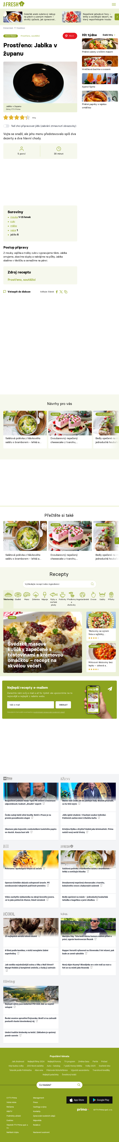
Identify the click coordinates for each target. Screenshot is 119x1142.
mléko (13, 225)
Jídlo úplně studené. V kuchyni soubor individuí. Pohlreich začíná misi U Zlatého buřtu (84, 816)
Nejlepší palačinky (51, 1074)
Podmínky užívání (14, 1116)
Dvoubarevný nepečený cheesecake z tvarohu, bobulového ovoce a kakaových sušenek (68, 440)
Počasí (104, 1061)
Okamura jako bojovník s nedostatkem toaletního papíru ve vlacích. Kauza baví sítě (30, 830)
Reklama (10, 1107)
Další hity (108, 34)
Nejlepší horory (54, 1061)
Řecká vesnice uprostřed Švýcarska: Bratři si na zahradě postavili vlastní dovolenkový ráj (30, 1019)
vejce (13, 230)
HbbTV (9, 1111)
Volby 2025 (90, 1066)
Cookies (10, 1120)
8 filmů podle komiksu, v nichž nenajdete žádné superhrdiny (26, 952)
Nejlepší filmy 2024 (36, 1061)
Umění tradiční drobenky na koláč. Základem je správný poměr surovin (30, 1034)
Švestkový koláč (69, 1074)
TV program (69, 1061)
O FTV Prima (12, 1098)
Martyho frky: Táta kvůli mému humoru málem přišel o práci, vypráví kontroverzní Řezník (87, 937)
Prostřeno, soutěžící (30, 36)
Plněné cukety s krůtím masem (97, 51)
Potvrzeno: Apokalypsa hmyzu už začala (23, 868)
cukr (12, 221)
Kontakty (36, 1111)
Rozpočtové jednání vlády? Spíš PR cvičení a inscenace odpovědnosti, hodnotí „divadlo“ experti (30, 802)
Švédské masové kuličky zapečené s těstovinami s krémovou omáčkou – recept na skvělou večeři (35, 655)
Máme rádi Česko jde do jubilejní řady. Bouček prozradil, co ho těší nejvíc (88, 802)
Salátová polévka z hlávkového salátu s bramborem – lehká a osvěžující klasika (23, 440)
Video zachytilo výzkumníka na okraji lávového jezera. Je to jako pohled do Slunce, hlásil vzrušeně (30, 898)
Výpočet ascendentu (80, 1070)
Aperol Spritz (88, 86)
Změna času (83, 1061)
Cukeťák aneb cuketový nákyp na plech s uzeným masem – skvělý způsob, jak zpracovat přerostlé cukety (39, 18)
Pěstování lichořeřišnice (57, 1070)
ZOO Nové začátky (35, 1066)
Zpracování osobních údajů (44, 1116)
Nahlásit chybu (13, 1132)
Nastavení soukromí (41, 1132)
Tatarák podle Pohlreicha (20, 1070)
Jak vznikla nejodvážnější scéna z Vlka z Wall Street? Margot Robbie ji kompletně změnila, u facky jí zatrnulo (30, 966)
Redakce (36, 1125)
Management (38, 1098)
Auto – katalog (53, 1066)
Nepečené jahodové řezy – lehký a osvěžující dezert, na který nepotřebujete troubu (97, 17)
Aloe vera (39, 1070)
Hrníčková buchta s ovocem (96, 69)
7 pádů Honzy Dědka (73, 1066)
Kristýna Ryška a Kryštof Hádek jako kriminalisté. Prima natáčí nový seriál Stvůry (87, 830)
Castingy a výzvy (39, 1107)
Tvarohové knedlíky (101, 1070)
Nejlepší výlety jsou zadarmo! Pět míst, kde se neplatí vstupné (29, 1005)
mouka (14, 217)
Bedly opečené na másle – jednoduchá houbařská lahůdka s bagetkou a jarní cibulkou (85, 898)
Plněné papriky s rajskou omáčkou (94, 106)
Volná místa (11, 1102)
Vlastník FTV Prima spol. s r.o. (17, 1126)
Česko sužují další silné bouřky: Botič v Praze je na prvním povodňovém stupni (28, 816)
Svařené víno (104, 1066)
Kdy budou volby (16, 1066)
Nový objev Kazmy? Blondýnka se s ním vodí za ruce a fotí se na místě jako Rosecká (86, 966)
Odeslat (63, 705)
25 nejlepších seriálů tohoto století (21, 936)
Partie (95, 1061)
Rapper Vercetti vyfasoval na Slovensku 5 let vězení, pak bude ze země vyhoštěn (88, 952)
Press (35, 1102)
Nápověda (37, 1120)
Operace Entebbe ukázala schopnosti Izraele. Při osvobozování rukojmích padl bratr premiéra (27, 884)
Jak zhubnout (18, 1061)
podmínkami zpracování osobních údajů (49, 712)
